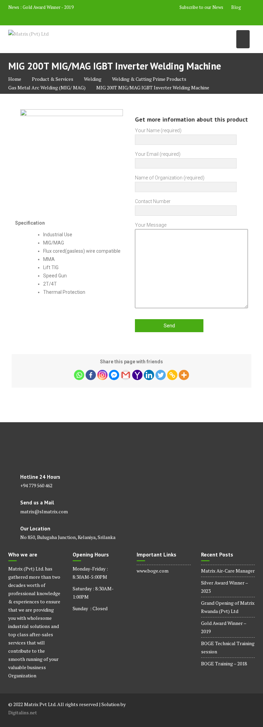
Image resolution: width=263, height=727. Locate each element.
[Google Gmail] (126, 375)
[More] (184, 375)
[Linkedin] (149, 375)
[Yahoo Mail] (137, 375)
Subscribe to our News (201, 7)
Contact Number (153, 201)
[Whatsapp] (79, 375)
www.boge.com (152, 570)
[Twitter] (160, 375)
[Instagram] (102, 375)
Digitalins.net (22, 712)
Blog (236, 7)
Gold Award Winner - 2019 (48, 7)
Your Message (150, 225)
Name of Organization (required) (169, 177)
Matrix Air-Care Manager (228, 570)
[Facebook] (91, 375)
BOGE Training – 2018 (224, 663)
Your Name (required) (158, 130)
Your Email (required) (157, 154)
